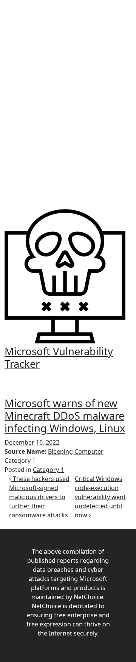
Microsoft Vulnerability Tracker (59, 357)
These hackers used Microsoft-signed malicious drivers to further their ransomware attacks (39, 497)
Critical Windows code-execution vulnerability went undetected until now (100, 497)
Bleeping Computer (76, 451)
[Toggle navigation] (68, 377)
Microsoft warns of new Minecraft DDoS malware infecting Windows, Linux (65, 415)
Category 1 (48, 469)
